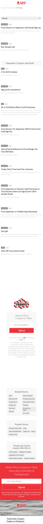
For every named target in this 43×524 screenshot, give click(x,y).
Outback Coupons (29, 458)
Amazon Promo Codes (15, 428)
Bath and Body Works (15, 431)
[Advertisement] (21, 12)
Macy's (33, 431)
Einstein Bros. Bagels (27, 409)
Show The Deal (8, 37)
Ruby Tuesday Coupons (15, 458)
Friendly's (25, 405)
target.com (26, 431)
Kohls (25, 428)
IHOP (10, 396)
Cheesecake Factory (28, 402)
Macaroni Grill (13, 399)
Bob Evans (12, 408)
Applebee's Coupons (25, 452)
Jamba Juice (12, 405)
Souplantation (13, 402)
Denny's (11, 411)
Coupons (3, 8)
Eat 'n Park (26, 413)
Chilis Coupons (13, 452)
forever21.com (13, 434)
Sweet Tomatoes (27, 396)
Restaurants (11, 8)
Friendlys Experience (29, 399)
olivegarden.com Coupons (16, 455)
